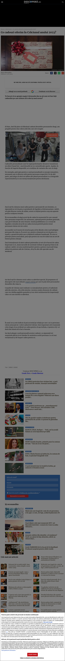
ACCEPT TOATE (32, 654)
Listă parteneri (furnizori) (8, 650)
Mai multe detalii (47, 622)
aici (7, 631)
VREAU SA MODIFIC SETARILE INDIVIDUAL (32, 658)
